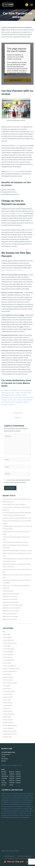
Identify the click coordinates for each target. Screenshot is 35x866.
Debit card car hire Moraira (10, 602)
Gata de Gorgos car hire (11, 806)
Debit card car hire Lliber (10, 619)
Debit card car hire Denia (10, 599)
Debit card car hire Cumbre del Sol (13, 605)
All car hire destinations (23, 817)
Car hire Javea (7, 688)
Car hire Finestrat (8, 680)
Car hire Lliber (7, 700)
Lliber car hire (10, 811)
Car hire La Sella (7, 697)
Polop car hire (26, 813)
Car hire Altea (7, 646)
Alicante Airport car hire (7, 793)
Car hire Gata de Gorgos (10, 683)
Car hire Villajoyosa (8, 728)
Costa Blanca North (15, 390)
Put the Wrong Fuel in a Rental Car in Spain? (15, 542)
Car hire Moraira (7, 703)
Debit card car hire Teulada (11, 611)
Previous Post (18, 413)
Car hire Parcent (7, 711)
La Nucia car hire (21, 808)
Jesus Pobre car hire (10, 808)
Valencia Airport (19, 213)
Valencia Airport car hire (22, 793)
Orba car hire (29, 811)
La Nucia (19, 400)
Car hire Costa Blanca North (11, 669)
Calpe (10, 397)
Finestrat (26, 397)
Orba (2, 402)
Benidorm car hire (19, 800)
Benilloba (18, 395)
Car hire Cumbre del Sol (10, 671)
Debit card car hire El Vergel (11, 594)
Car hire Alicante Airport (10, 643)
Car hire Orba (7, 708)
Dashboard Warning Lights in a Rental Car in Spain (17, 550)
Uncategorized (7, 737)
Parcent (16, 145)
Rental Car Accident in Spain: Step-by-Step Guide (17, 518)
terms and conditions (13, 171)
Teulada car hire (17, 815)
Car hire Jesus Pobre (9, 691)
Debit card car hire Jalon (10, 613)
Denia (15, 397)
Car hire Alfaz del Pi (8, 640)
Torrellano (4, 404)
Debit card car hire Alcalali (10, 616)
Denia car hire (9, 804)
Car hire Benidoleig (8, 649)
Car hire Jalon (7, 686)
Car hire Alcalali (7, 637)
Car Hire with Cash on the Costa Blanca (14, 504)
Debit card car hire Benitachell (11, 608)
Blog (4, 632)
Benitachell (4, 397)
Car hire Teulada (8, 720)
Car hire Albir (6, 634)
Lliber (24, 400)
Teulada (25, 402)
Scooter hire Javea (8, 591)
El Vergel (20, 397)
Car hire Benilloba (8, 654)
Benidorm (12, 395)
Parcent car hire (16, 813)
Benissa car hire (9, 802)
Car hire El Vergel (8, 677)
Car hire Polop (7, 717)
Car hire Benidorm (8, 651)
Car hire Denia (7, 674)
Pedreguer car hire (6, 815)
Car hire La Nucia (8, 694)
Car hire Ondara (7, 705)
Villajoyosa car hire (10, 817)
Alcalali (17, 393)
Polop (13, 402)
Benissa (24, 395)
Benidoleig (4, 395)
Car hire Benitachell (8, 660)
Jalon (10, 400)
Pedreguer (19, 402)
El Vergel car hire (18, 804)
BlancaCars (11, 856)
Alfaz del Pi (24, 393)
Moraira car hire (20, 811)
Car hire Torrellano (8, 722)
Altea (29, 393)
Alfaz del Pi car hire (19, 798)
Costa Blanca (5, 390)
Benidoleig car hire (7, 800)
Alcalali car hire (9, 798)
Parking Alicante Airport (9, 731)
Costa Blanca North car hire (18, 795)
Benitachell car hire (20, 802)
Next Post (18, 418)
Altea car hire (29, 798)
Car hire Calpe (7, 663)
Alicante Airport (7, 213)
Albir (13, 393)
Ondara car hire (6, 813)
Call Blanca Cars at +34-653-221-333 (11, 765)
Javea (14, 400)
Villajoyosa (12, 404)
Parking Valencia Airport (10, 734)
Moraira (29, 400)
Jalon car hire (23, 806)
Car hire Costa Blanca (9, 666)
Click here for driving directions (10, 851)
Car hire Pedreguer (8, 714)
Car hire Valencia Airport (10, 725)
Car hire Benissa (7, 657)
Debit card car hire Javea (10, 596)
